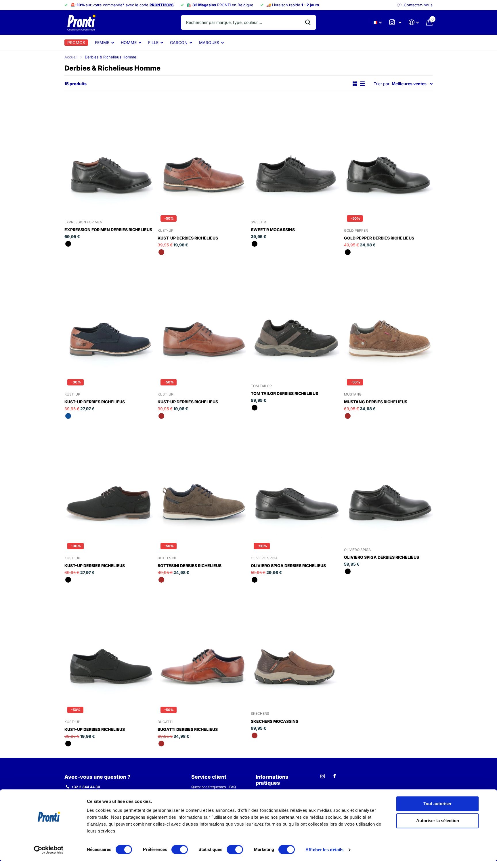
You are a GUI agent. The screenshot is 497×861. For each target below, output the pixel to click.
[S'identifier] (413, 22)
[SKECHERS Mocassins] (295, 646)
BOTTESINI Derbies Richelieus (189, 565)
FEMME (102, 42)
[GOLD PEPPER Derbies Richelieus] (388, 155)
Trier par (381, 83)
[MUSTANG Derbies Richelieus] (388, 318)
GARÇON (179, 42)
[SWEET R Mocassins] (295, 155)
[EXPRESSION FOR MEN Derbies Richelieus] (108, 155)
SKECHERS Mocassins (274, 721)
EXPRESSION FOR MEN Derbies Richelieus (108, 229)
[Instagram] (322, 776)
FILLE (153, 42)
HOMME (129, 42)
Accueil (70, 57)
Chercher (308, 22)
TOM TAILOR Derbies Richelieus (284, 393)
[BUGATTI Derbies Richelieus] (202, 646)
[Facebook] (334, 776)
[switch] (179, 849)
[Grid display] (355, 84)
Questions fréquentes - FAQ (213, 787)
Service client (208, 777)
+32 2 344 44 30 (85, 787)
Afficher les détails (324, 849)
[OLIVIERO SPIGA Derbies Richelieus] (295, 482)
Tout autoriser (437, 803)
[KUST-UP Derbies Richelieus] (202, 155)
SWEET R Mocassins (273, 229)
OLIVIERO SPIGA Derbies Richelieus (288, 565)
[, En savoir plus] (395, 22)
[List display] (362, 84)
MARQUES (209, 42)
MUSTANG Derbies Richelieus (375, 401)
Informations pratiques (272, 780)
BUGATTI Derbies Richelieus (188, 729)
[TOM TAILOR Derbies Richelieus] (295, 318)
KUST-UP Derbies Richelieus (188, 237)
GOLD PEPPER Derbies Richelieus (379, 237)
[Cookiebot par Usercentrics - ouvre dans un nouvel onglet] (49, 849)
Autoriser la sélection (437, 820)
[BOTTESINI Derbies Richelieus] (202, 482)
